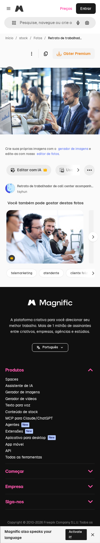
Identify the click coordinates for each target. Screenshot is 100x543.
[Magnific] (50, 304)
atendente (51, 273)
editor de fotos (48, 154)
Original (34, 71)
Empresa (14, 486)
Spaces (11, 379)
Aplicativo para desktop (30, 437)
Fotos (38, 38)
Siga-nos (14, 501)
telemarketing (21, 273)
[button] (50, 347)
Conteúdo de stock (21, 411)
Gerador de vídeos (21, 398)
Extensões (18, 431)
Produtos (14, 370)
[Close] (92, 535)
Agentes (16, 424)
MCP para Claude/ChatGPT (29, 418)
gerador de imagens (73, 149)
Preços (66, 8)
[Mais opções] (31, 53)
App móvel (14, 444)
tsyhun (22, 192)
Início (9, 38)
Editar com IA (25, 171)
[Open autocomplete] (12, 23)
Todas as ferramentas (23, 457)
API (8, 450)
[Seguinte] (78, 170)
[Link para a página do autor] (10, 189)
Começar (14, 471)
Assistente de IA (19, 385)
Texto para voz (17, 405)
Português (50, 347)
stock (23, 38)
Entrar (85, 8)
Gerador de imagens (22, 392)
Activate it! (75, 534)
